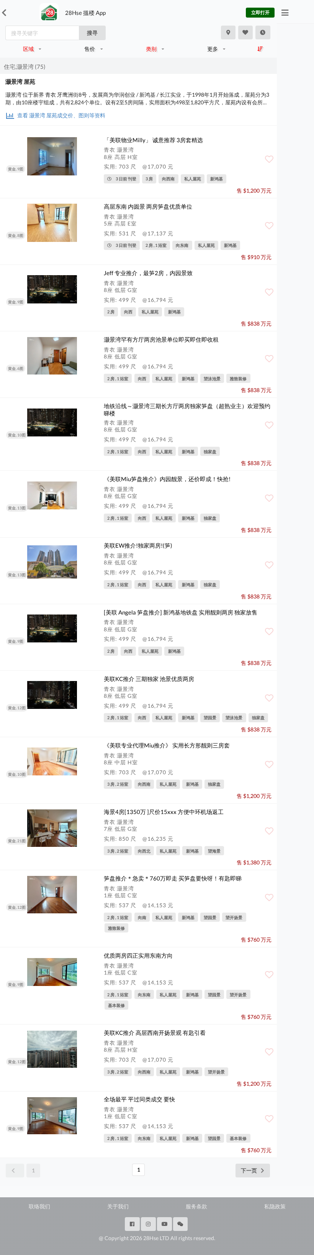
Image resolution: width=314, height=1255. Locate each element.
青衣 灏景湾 (119, 149)
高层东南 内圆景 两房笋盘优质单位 (148, 206)
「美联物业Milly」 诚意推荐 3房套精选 (153, 139)
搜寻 (92, 32)
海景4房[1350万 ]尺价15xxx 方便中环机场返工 (164, 811)
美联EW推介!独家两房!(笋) (138, 545)
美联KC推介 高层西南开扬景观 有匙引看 (155, 1032)
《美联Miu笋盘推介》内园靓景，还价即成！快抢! (167, 478)
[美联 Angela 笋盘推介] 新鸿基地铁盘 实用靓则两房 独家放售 (180, 612)
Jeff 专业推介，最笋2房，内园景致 (148, 272)
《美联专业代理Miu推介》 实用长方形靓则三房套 (167, 745)
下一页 (249, 1170)
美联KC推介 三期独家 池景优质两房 (149, 678)
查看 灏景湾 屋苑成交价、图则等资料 (60, 115)
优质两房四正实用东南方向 (138, 955)
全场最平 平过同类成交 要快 (139, 1099)
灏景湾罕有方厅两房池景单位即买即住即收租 (161, 339)
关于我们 (118, 1206)
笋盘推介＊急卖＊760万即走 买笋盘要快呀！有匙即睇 (173, 878)
